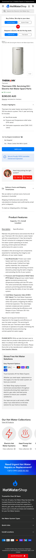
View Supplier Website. (9, 349)
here (25, 208)
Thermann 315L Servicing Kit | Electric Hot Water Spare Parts (17, 42)
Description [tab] (6, 229)
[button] (33, 6)
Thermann (5, 83)
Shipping (4, 99)
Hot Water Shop (13, 549)
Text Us (28, 177)
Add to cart (18, 149)
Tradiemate (28, 549)
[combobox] (18, 11)
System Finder (25, 22)
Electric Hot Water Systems (9, 444)
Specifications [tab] (18, 229)
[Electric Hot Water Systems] (9, 434)
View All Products (8, 422)
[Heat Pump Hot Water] (25, 434)
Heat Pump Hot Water (25, 444)
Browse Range (11, 22)
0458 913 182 (11, 34)
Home (3, 41)
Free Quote (25, 34)
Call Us (19, 177)
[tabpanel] (18, 282)
